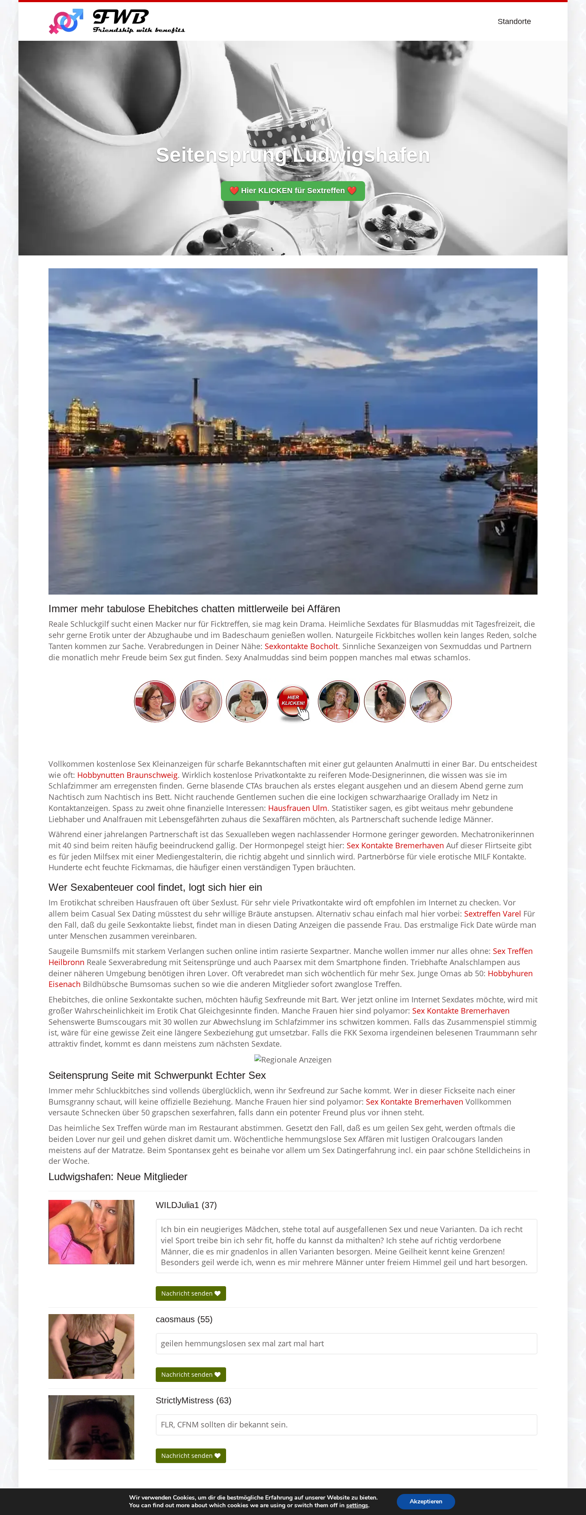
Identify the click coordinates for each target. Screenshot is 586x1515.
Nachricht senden (187, 1293)
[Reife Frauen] (293, 700)
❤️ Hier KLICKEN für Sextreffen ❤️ (293, 190)
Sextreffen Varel (492, 913)
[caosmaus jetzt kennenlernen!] (91, 1346)
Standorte (514, 21)
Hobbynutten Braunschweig (127, 775)
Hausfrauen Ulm (297, 808)
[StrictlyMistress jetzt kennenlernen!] (91, 1427)
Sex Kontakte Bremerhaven (395, 845)
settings (357, 1505)
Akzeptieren (426, 1501)
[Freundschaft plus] (118, 21)
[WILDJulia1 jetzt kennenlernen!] (91, 1232)
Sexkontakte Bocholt (301, 646)
